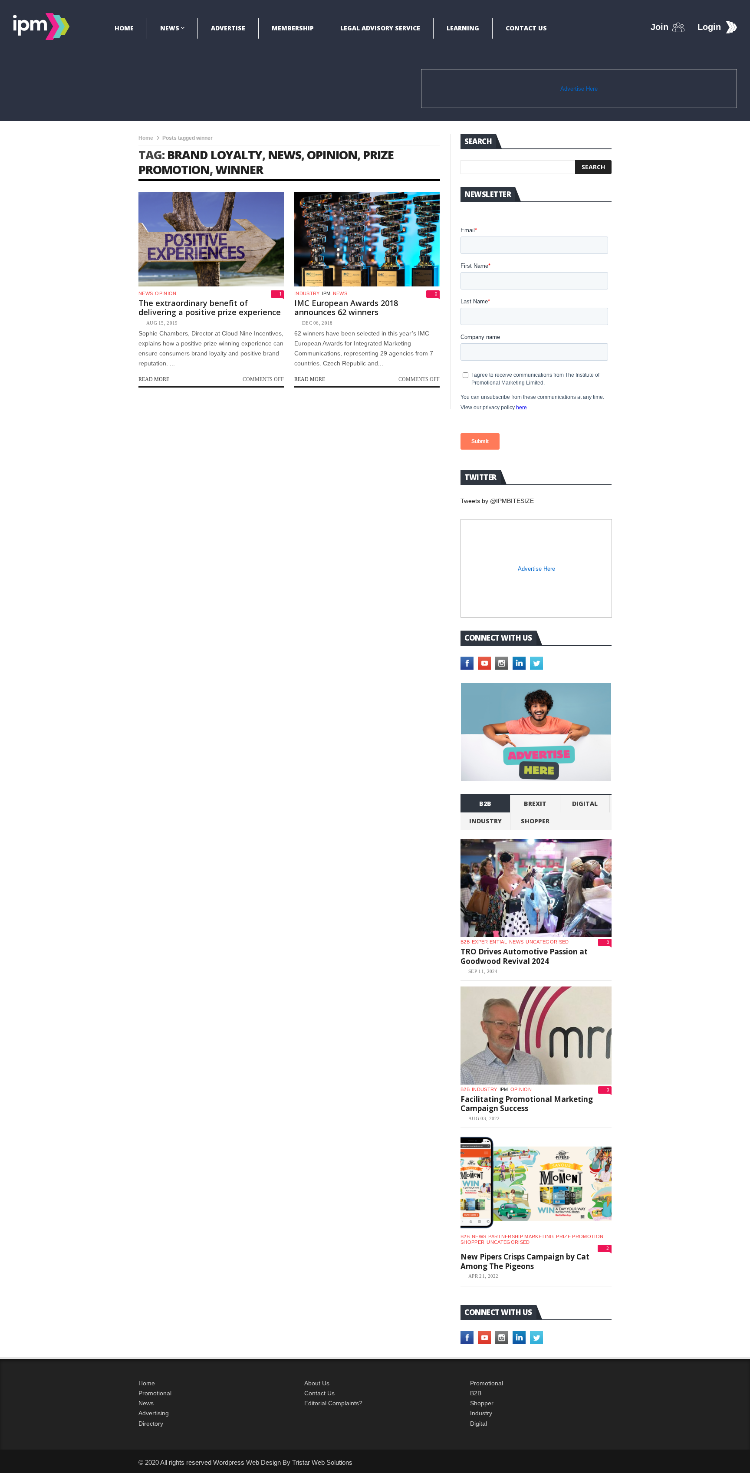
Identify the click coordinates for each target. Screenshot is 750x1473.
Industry (481, 1413)
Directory (150, 1423)
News (169, 28)
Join (659, 27)
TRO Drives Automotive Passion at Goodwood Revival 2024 (524, 956)
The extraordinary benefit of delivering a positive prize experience (209, 308)
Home (124, 28)
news (284, 155)
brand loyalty (214, 155)
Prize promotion (579, 1236)
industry (307, 293)
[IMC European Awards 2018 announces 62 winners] (367, 239)
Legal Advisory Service (380, 28)
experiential (489, 941)
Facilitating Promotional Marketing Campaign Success (527, 1104)
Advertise (228, 28)
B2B (475, 1393)
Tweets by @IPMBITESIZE (497, 500)
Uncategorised (547, 941)
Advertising (153, 1413)
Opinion (165, 293)
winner (239, 169)
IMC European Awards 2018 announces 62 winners (346, 308)
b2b (485, 803)
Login (709, 27)
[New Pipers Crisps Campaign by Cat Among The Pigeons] (536, 1183)
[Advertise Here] (536, 732)
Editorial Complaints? (333, 1403)
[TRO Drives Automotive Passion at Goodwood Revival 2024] (536, 888)
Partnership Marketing (521, 1236)
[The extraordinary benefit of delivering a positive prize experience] (211, 239)
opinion (332, 155)
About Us (316, 1383)
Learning (463, 28)
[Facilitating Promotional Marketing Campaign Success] (536, 1035)
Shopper (481, 1403)
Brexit (535, 803)
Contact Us (526, 28)
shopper (535, 821)
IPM (326, 293)
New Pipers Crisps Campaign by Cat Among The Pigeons (525, 1261)
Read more (153, 379)
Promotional (154, 1393)
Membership (293, 28)
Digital (585, 803)
